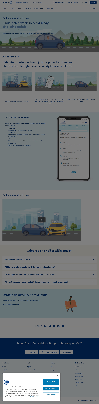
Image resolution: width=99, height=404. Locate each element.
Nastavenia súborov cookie (51, 395)
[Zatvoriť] (57, 375)
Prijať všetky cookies (51, 382)
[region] (31, 387)
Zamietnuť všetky (50, 388)
